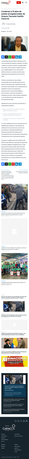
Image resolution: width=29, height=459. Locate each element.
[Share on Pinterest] (13, 57)
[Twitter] (24, 421)
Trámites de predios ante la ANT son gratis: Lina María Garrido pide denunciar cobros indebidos (13, 334)
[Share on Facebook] (2, 57)
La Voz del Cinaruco (10, 457)
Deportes (3, 350)
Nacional (3, 331)
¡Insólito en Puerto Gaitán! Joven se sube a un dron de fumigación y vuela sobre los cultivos (14, 315)
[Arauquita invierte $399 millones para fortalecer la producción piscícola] (14, 266)
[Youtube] (27, 421)
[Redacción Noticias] (3, 24)
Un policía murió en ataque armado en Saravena (22, 172)
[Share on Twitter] (6, 57)
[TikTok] (21, 421)
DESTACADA (9, 31)
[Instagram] (18, 421)
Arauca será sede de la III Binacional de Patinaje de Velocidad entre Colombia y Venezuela (14, 352)
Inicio (2, 8)
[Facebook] (16, 421)
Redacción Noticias (9, 390)
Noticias (5, 8)
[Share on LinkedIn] (16, 57)
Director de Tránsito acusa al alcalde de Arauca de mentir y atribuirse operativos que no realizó (13, 297)
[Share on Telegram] (20, 57)
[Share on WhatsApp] (9, 57)
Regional (3, 295)
